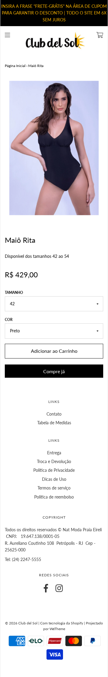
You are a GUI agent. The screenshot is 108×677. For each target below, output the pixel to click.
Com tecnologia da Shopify (61, 623)
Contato (54, 413)
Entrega (54, 452)
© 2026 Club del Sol (21, 623)
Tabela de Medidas (54, 422)
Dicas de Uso (54, 479)
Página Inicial (15, 65)
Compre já (54, 371)
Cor (9, 319)
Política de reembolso (54, 496)
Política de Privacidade (54, 470)
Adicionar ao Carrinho (54, 351)
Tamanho (14, 292)
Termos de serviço (54, 487)
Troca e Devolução (54, 461)
